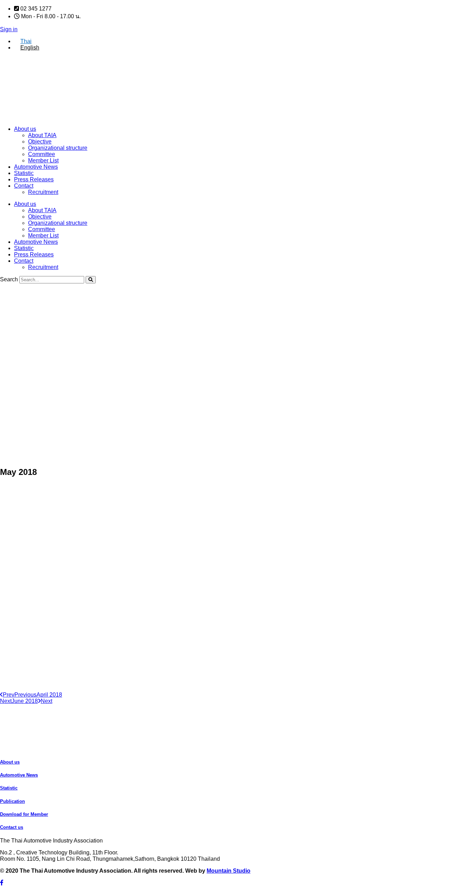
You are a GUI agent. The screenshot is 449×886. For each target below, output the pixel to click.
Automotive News (36, 167)
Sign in (9, 29)
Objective (40, 142)
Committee (41, 154)
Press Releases (34, 179)
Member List (43, 160)
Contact (23, 186)
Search (9, 279)
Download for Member (24, 814)
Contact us (11, 827)
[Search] (91, 279)
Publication (12, 801)
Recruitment (43, 192)
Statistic (24, 173)
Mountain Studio (228, 871)
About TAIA (42, 135)
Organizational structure (57, 148)
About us (25, 129)
